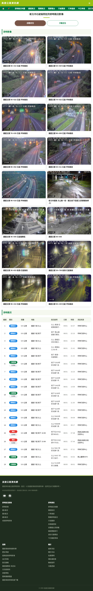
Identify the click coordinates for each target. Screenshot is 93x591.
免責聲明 (51, 555)
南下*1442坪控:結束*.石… (56, 387)
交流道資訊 (6, 569)
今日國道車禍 (53, 538)
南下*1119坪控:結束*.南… (56, 410)
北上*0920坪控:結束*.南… (56, 417)
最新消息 (51, 549)
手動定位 (62, 23)
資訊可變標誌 (53, 534)
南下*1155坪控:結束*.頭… (56, 403)
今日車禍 (81, 8)
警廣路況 (41, 8)
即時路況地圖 (20, 8)
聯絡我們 (51, 562)
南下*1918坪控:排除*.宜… (56, 364)
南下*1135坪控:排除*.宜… (56, 394)
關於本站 (51, 552)
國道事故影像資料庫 (9, 549)
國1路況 (5, 510)
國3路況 (5, 514)
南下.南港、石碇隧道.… (55, 356)
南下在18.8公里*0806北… (56, 433)
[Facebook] (10, 496)
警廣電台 (51, 8)
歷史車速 (5, 552)
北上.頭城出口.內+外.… (55, 348)
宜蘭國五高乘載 (53, 527)
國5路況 (5, 517)
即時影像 (5, 507)
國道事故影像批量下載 (10, 580)
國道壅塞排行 (53, 531)
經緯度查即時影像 (8, 555)
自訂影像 (5, 559)
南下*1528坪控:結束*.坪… (56, 379)
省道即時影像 (7, 521)
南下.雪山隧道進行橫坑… (56, 333)
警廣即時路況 (53, 517)
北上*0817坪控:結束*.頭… (56, 449)
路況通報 (5, 562)
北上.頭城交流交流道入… (56, 341)
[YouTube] (4, 496)
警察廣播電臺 (7, 576)
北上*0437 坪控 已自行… (56, 457)
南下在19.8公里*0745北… (56, 441)
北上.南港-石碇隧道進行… (56, 326)
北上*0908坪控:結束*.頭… (56, 425)
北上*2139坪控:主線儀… (55, 464)
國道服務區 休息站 (8, 566)
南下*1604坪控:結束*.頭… (56, 372)
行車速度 (71, 8)
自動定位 (30, 23)
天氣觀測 (61, 8)
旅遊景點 (5, 573)
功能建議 (51, 566)
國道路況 (31, 8)
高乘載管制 (52, 524)
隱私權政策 (52, 559)
